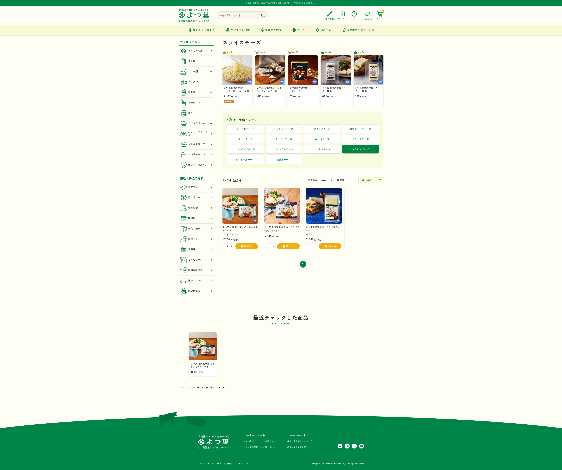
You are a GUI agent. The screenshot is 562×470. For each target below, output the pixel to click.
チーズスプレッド (245, 149)
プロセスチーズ (322, 149)
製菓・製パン (195, 228)
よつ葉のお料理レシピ (360, 29)
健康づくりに (195, 280)
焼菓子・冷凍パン (198, 165)
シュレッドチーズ (283, 129)
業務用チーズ (283, 159)
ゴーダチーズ (322, 139)
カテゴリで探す (202, 29)
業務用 (191, 218)
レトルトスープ (196, 144)
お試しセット (195, 239)
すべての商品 (195, 50)
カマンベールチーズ (360, 129)
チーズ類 (208, 387)
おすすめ (193, 187)
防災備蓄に (194, 291)
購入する (248, 246)
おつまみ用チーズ (245, 159)
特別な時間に (195, 270)
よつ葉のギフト (196, 154)
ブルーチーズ (245, 139)
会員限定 (193, 208)
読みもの (326, 29)
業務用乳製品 (273, 29)
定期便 (191, 249)
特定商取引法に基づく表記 (209, 464)
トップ (181, 387)
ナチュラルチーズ (283, 149)
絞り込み (367, 180)
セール (301, 29)
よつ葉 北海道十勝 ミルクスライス (281, 227)
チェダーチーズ (283, 139)
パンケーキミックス (198, 134)
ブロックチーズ (322, 129)
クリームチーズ (360, 139)
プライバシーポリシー (245, 464)
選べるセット (195, 197)
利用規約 (228, 464)
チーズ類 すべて (245, 129)
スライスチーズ (221, 388)
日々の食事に (195, 259)
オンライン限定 (240, 29)
